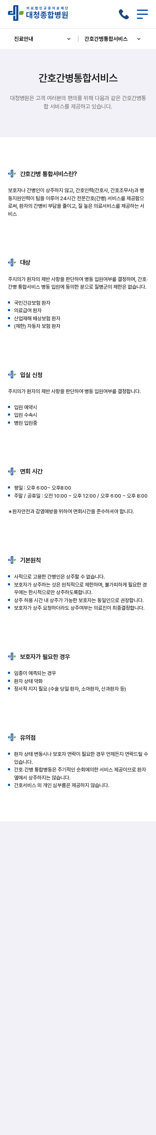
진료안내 (23, 39)
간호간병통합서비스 (106, 39)
